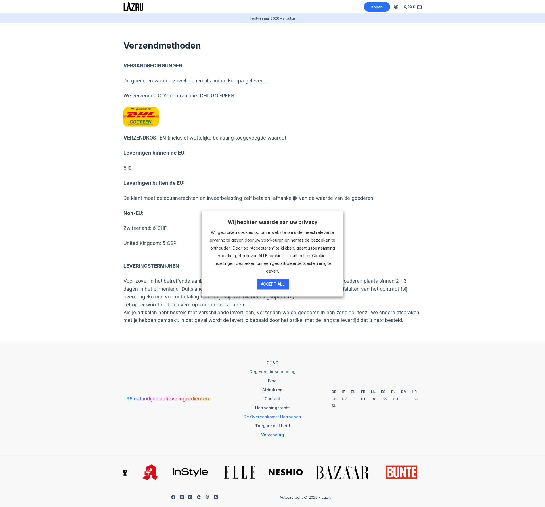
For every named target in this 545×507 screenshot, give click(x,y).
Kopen (377, 7)
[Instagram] (190, 497)
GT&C (272, 362)
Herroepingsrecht (272, 407)
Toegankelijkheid (272, 425)
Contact (272, 398)
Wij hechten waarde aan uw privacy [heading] (273, 222)
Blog (272, 380)
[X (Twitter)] (182, 497)
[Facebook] (173, 497)
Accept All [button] (273, 284)
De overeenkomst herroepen (272, 416)
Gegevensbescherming (272, 371)
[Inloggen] (396, 7)
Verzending (272, 434)
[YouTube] (216, 497)
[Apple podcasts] (207, 497)
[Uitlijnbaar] (199, 497)
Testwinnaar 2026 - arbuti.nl (273, 18)
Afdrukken (272, 389)
